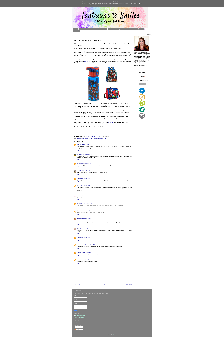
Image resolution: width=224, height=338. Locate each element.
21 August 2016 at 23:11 (87, 154)
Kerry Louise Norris (80, 244)
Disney (88, 138)
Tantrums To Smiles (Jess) (80, 315)
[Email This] (103, 136)
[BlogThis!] (104, 136)
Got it (140, 3)
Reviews (81, 29)
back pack (79, 138)
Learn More (134, 3)
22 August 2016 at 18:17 (87, 163)
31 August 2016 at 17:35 (87, 203)
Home (103, 284)
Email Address (142, 72)
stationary (117, 59)
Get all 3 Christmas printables (142, 80)
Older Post (129, 284)
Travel (86, 29)
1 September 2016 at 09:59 (89, 244)
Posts (77, 327)
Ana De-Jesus (79, 163)
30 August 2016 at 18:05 (86, 170)
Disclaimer (76, 31)
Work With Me (134, 29)
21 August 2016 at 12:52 (85, 144)
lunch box (86, 61)
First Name (142, 76)
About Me (141, 29)
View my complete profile (79, 317)
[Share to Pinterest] (108, 136)
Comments (78, 329)
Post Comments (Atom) (83, 287)
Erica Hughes (79, 170)
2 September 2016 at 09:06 (86, 252)
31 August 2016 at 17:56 (85, 210)
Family (75, 29)
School (100, 138)
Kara (78, 259)
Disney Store (110, 122)
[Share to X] (105, 136)
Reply (78, 150)
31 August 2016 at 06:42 (85, 185)
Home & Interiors (94, 29)
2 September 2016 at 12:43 (84, 259)
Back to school (84, 138)
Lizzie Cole (79, 144)
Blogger (114, 334)
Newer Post (77, 284)
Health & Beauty (125, 29)
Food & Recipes (103, 29)
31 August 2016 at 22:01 (83, 228)
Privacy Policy (76, 322)
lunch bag (97, 138)
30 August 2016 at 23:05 (85, 178)
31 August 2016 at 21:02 (86, 218)
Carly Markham (79, 154)
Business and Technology (114, 29)
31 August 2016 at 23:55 (85, 237)
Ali (77, 228)
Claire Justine (79, 218)
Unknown (79, 178)
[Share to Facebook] (106, 136)
